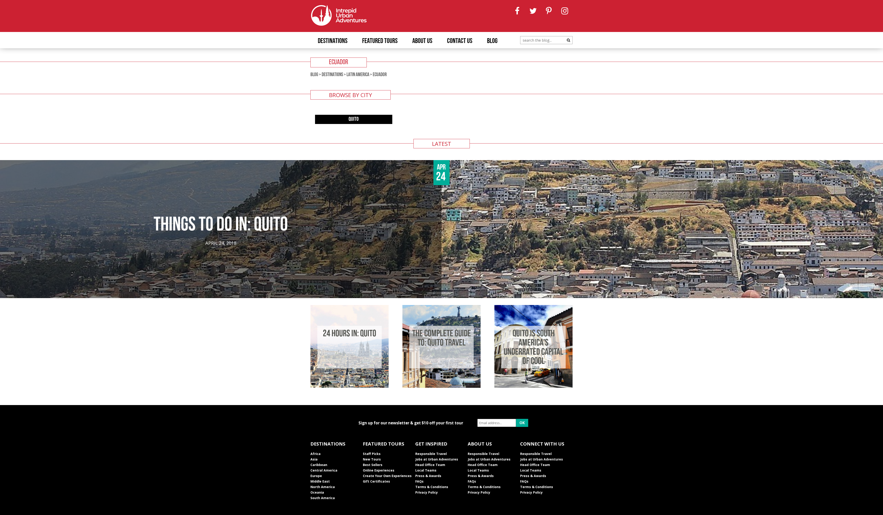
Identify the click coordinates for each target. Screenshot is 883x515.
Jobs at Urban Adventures (436, 459)
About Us (422, 41)
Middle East (320, 481)
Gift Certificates (376, 481)
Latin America (358, 75)
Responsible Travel (431, 454)
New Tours (372, 459)
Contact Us (459, 41)
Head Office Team (430, 465)
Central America (323, 470)
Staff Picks (372, 454)
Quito (354, 119)
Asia (314, 459)
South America (322, 498)
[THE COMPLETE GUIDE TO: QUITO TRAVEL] (441, 386)
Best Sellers (372, 465)
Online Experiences (378, 470)
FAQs (419, 481)
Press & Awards (428, 476)
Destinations (332, 41)
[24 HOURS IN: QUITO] (349, 386)
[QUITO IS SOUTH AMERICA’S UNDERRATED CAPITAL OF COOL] (533, 386)
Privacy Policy (426, 492)
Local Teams (425, 470)
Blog (492, 41)
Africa (315, 454)
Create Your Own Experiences (387, 476)
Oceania (317, 492)
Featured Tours (380, 41)
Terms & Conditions (431, 487)
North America (322, 487)
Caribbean (318, 465)
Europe (316, 476)
